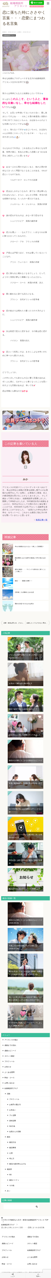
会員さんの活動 (15, 1131)
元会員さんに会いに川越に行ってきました (24, 735)
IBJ (10, 1175)
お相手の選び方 (15, 1104)
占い (8, 1191)
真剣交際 (12, 1121)
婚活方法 (12, 1142)
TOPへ (38, 1276)
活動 (8, 1094)
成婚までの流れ (10, 1045)
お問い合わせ (9, 1083)
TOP (24, 1220)
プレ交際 (12, 1115)
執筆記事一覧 (41, 520)
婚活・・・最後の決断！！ (23, 581)
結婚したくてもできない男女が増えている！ (38, 623)
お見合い (12, 1110)
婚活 (8, 1137)
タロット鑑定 (9, 1056)
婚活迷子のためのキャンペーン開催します (24, 889)
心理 (11, 1153)
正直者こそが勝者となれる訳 (24, 592)
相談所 (9, 1169)
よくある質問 (9, 1072)
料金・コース (9, 1078)
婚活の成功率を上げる (17, 1164)
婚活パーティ (14, 1180)
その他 (11, 1185)
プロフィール (9, 1061)
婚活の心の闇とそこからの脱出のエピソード (25, 760)
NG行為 (12, 1126)
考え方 (11, 1158)
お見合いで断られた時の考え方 (20, 683)
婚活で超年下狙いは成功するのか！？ (23, 709)
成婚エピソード (10, 1051)
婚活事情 (12, 1148)
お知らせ (8, 1067)
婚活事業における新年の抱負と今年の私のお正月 (30, 559)
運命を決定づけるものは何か (24, 604)
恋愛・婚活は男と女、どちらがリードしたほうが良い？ (15, 623)
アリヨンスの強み (11, 1040)
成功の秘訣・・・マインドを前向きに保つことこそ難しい (30, 570)
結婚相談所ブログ (9, 35)
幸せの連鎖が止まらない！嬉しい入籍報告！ (29, 546)
